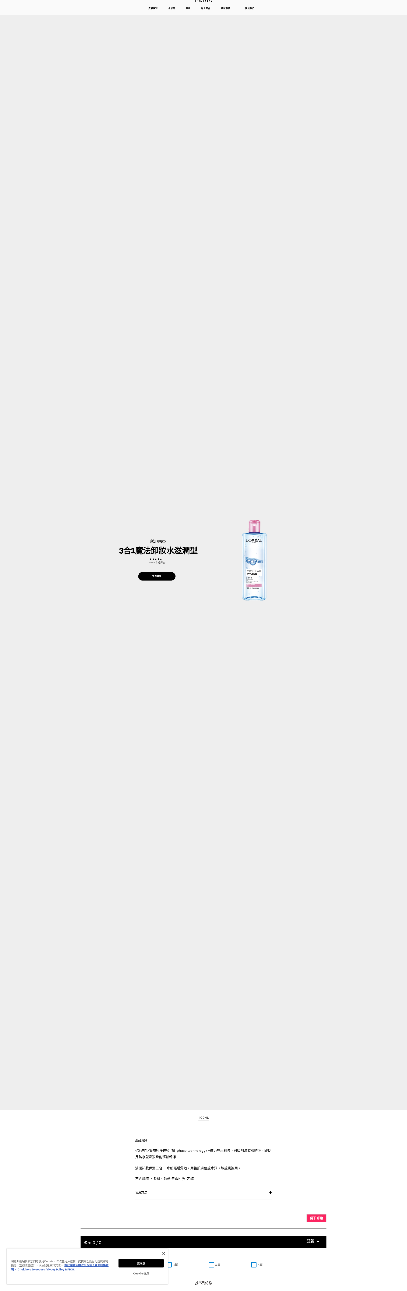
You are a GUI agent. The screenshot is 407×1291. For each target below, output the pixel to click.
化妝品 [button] (171, 8)
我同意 (141, 1263)
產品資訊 (141, 1140)
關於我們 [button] (250, 8)
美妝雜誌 (225, 8)
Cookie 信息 (141, 1273)
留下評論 (316, 1218)
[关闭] (163, 1253)
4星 (218, 1265)
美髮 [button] (188, 8)
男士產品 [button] (205, 8)
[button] (313, 1241)
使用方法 (141, 1192)
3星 (175, 1265)
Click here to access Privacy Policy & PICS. (46, 1269)
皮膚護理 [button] (153, 8)
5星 (260, 1265)
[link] (158, 561)
